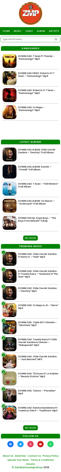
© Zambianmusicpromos (27, 467)
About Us (8, 455)
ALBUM (41, 31)
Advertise (20, 455)
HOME (6, 31)
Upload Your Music (18, 460)
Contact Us (34, 455)
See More (30, 238)
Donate (30, 464)
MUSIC (18, 31)
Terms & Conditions (42, 460)
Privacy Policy (50, 455)
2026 (46, 467)
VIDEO (29, 31)
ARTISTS (54, 31)
